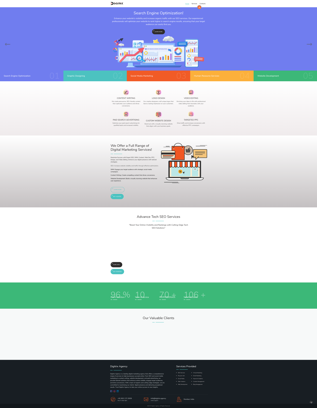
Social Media (181, 378)
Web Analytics (181, 381)
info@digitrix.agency (158, 398)
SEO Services (181, 373)
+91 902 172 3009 (125, 398)
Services (194, 3)
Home (187, 3)
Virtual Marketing (197, 373)
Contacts (203, 3)
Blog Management (198, 384)
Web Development (182, 384)
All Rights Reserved (165, 406)
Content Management (198, 381)
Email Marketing (197, 376)
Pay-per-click (181, 376)
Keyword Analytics (198, 378)
